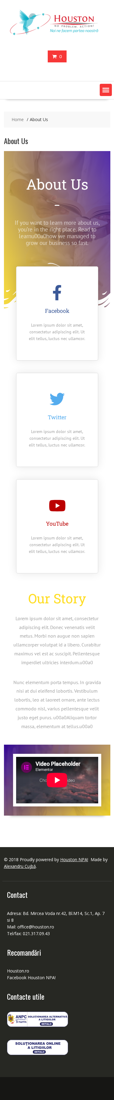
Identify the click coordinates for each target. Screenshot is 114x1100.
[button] (106, 90)
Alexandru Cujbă (20, 866)
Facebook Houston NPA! (31, 977)
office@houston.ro (36, 927)
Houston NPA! (74, 859)
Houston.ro (18, 971)
